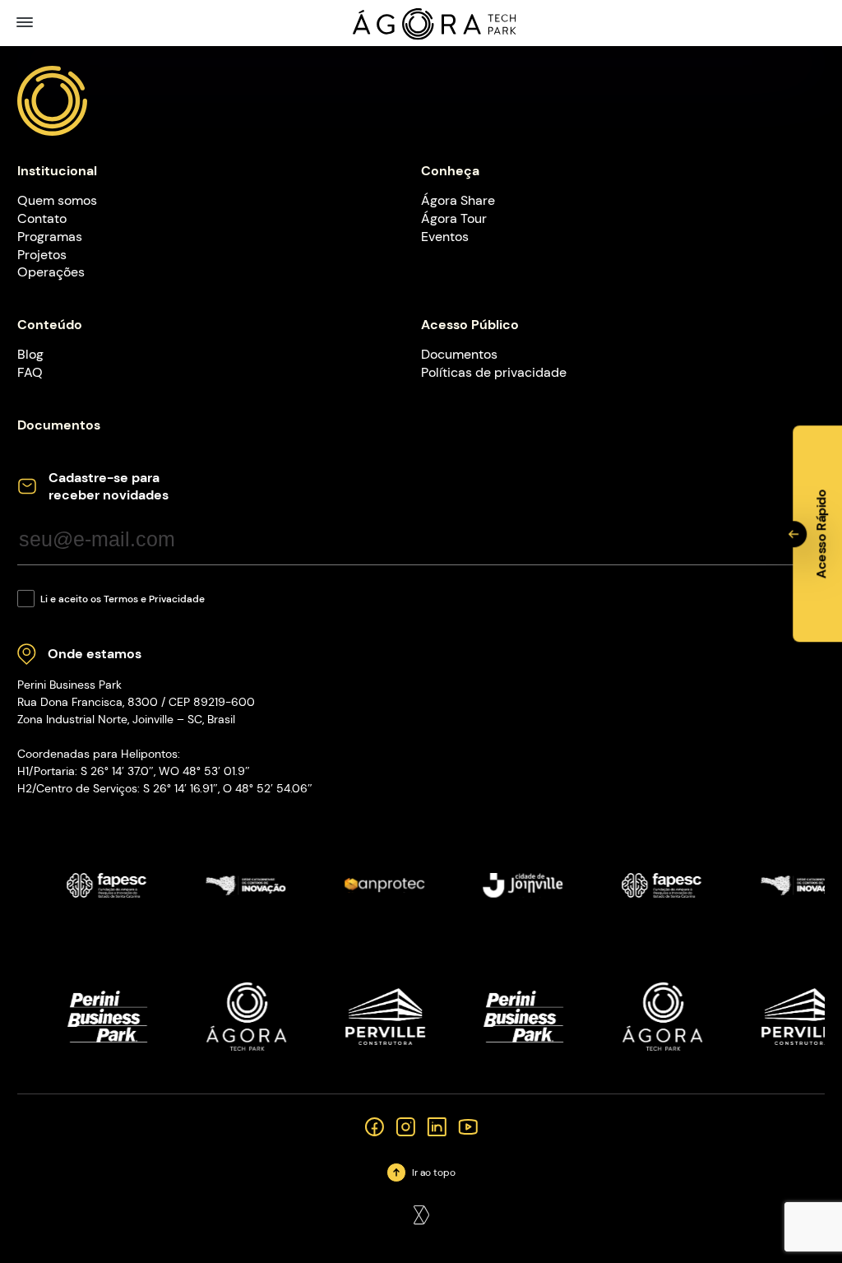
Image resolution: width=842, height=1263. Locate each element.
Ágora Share (458, 200)
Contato (42, 218)
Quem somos (57, 200)
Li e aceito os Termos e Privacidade (122, 599)
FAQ (30, 372)
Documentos (459, 354)
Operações (51, 272)
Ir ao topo (434, 1172)
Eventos (445, 236)
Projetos (42, 254)
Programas (49, 236)
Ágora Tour (454, 218)
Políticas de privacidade (494, 372)
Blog (30, 354)
